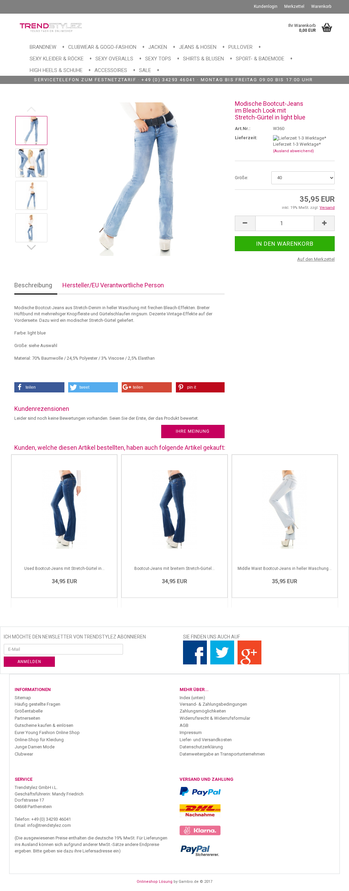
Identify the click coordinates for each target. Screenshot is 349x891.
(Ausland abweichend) (293, 151)
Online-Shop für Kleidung (39, 739)
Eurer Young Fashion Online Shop (47, 732)
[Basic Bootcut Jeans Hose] (139, 178)
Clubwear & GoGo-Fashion (102, 47)
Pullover (240, 47)
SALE (145, 70)
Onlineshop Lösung (154, 881)
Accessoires (110, 70)
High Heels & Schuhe (56, 70)
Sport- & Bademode (260, 59)
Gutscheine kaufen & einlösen (44, 725)
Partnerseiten (27, 718)
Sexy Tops (158, 59)
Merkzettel (294, 6)
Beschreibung (33, 285)
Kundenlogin (265, 6)
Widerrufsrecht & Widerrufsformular (215, 718)
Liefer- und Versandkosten (206, 739)
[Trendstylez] (50, 27)
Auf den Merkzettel (316, 259)
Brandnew (43, 47)
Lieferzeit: (246, 137)
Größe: (241, 177)
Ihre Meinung (193, 431)
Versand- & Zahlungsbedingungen (213, 704)
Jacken (157, 47)
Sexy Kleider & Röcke (57, 59)
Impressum (191, 732)
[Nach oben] (330, 880)
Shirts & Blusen (203, 59)
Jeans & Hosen (197, 47)
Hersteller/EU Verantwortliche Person (113, 285)
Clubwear (24, 754)
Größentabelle (29, 711)
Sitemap (23, 697)
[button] (39, 387)
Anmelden (29, 661)
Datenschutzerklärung (201, 746)
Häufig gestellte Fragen (37, 704)
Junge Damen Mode (35, 746)
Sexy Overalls (114, 59)
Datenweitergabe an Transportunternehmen (222, 754)
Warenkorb (321, 6)
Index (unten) (192, 697)
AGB (184, 725)
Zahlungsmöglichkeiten (203, 711)
